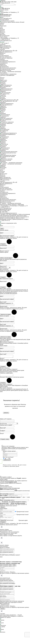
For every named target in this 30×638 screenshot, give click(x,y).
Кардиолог (3, 64)
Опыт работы (3, 72)
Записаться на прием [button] (8, 21)
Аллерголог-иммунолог (6, 58)
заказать (3, 507)
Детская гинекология (5, 56)
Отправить (3, 522)
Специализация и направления (8, 74)
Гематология (3, 65)
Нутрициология (4, 66)
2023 (3, 498)
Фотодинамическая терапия (7, 69)
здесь (15, 533)
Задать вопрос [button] (3, 37)
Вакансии (2, 175)
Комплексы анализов (5, 70)
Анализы (2, 49)
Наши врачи (3, 167)
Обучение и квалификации (7, 75)
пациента (22, 490)
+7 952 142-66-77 (4, 43)
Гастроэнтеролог (4, 55)
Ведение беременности (6, 52)
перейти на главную (5, 617)
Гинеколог (2, 44)
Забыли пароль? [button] (4, 252)
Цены (1, 170)
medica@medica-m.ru (5, 14)
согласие (24, 237)
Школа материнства (5, 45)
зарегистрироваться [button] (21, 259)
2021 (24, 497)
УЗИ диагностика (4, 48)
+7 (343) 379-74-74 (5, 3)
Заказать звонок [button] (4, 9)
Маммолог (3, 53)
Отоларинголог (4, 60)
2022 (28, 497)
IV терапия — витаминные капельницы (10, 71)
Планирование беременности (7, 61)
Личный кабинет (4, 19)
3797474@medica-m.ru (6, 18)
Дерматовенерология (5, 47)
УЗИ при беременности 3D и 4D (8, 50)
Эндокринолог (4, 63)
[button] (5, 204)
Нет (9, 458)
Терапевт (2, 59)
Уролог (2, 54)
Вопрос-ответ (3, 173)
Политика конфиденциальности (8, 213)
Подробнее (3, 84)
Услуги (2, 24)
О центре (2, 168)
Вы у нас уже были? (8, 457)
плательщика (8, 489)
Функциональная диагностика (8, 68)
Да (6, 458)
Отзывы (2, 172)
